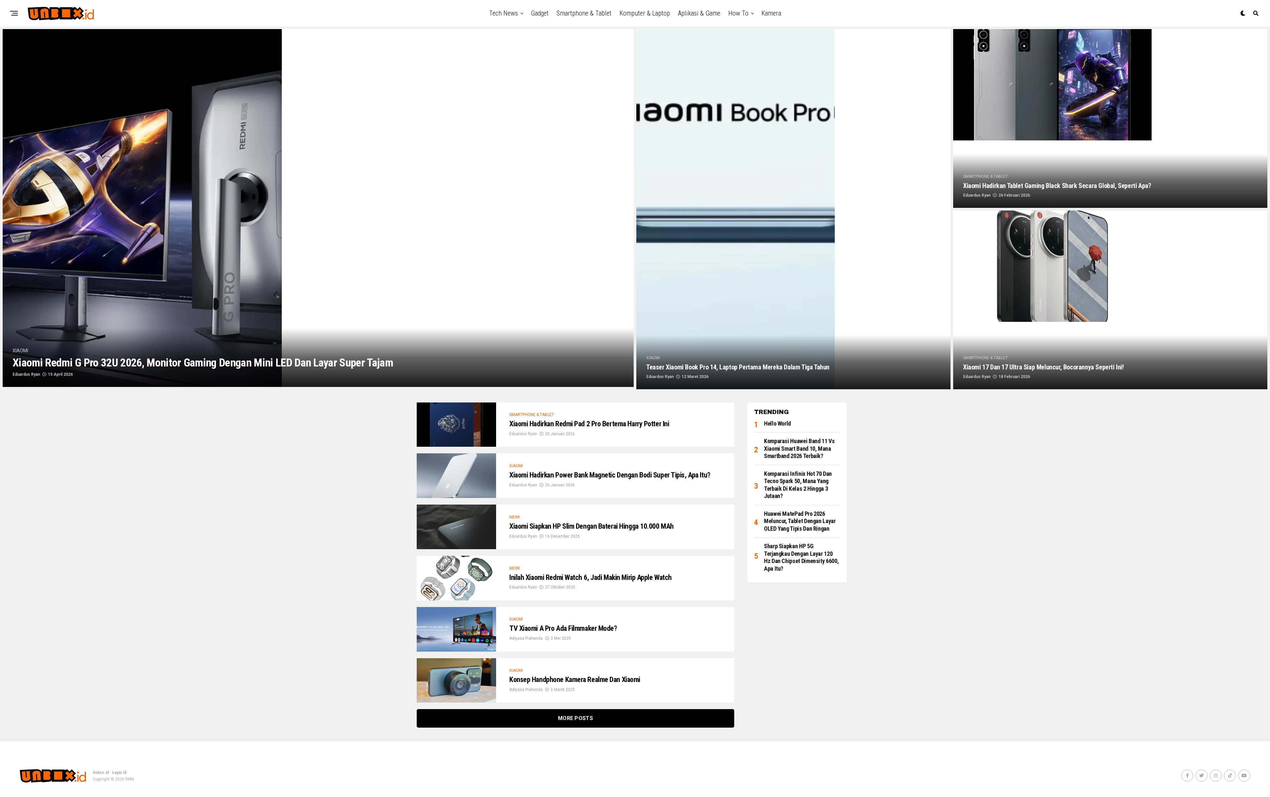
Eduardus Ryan (26, 374)
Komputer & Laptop (644, 13)
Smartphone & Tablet (584, 13)
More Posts (575, 718)
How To (738, 13)
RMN (129, 779)
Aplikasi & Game (699, 13)
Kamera (771, 13)
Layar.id (119, 772)
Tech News (503, 13)
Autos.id (101, 772)
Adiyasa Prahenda (526, 638)
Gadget (540, 13)
